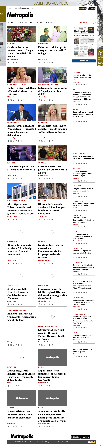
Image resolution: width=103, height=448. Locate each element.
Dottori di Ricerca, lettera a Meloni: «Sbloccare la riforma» (21, 91)
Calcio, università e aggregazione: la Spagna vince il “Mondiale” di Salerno (20, 52)
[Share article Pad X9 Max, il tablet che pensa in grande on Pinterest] (82, 356)
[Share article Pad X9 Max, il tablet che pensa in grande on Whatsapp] (84, 356)
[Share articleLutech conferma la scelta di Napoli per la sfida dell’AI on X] (42, 100)
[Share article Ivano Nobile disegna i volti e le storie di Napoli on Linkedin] (79, 210)
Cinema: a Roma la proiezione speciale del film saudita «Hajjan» (83, 173)
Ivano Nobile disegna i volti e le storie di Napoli (83, 205)
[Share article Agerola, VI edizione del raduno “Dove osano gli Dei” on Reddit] (87, 84)
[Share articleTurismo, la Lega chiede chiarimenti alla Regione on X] (77, 257)
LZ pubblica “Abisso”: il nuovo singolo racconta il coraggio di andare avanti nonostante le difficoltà (83, 96)
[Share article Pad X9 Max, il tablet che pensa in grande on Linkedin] (79, 356)
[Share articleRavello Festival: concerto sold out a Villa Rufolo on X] (77, 342)
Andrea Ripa (42, 59)
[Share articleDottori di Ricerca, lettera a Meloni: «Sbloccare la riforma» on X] (11, 100)
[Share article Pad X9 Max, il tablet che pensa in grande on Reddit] (87, 356)
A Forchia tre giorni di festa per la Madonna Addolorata (83, 157)
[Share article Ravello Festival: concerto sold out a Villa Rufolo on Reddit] (87, 342)
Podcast (40, 22)
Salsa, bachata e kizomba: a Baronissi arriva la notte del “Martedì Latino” (83, 302)
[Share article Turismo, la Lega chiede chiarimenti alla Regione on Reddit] (87, 257)
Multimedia (30, 22)
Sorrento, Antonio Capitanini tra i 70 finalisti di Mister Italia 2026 (83, 220)
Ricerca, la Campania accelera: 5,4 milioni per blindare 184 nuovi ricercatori (51, 209)
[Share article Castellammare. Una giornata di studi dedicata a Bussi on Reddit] (52, 178)
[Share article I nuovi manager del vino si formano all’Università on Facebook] (9, 178)
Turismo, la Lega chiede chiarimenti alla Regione (82, 252)
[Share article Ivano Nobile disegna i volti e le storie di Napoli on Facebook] (74, 210)
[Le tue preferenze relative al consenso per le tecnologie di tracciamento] (100, 445)
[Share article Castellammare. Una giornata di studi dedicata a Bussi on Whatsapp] (50, 178)
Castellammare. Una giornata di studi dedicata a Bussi (52, 169)
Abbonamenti (25, 8)
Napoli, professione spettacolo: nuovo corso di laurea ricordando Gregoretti (52, 375)
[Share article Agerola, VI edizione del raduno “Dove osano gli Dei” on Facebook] (74, 84)
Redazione (17, 8)
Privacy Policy (57, 442)
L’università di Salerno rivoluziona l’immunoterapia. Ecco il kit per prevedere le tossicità (51, 251)
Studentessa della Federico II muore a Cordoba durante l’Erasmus (18, 293)
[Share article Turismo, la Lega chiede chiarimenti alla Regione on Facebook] (74, 257)
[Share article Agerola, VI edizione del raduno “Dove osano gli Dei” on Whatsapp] (84, 84)
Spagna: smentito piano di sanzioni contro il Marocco (83, 190)
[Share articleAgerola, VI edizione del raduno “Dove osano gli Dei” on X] (77, 84)
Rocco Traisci (43, 382)
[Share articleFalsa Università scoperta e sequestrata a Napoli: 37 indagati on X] (42, 62)
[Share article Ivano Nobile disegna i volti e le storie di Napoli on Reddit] (87, 210)
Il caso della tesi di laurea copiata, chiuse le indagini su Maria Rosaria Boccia (52, 128)
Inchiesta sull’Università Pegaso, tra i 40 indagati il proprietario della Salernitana (21, 130)
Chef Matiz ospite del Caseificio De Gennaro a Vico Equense (82, 236)
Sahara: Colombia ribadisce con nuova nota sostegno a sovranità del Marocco (83, 267)
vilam (9, 382)
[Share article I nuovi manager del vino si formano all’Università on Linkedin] (14, 178)
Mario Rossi (76, 178)
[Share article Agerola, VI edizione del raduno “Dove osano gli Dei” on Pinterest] (82, 84)
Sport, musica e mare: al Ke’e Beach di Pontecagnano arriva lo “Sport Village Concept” (82, 285)
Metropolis (9, 8)
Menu (48, 22)
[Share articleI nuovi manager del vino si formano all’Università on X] (11, 178)
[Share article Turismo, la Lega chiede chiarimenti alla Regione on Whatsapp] (84, 257)
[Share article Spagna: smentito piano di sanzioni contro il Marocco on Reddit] (87, 196)
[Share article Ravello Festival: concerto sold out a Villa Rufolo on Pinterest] (82, 342)
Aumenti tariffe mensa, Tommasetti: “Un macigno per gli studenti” (21, 316)
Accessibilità (65, 442)
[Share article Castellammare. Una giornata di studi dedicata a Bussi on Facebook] (39, 178)
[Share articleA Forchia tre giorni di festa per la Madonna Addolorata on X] (77, 163)
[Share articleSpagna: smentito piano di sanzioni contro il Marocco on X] (77, 196)
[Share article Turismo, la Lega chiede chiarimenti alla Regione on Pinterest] (82, 257)
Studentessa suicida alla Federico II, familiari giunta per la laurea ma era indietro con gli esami (52, 416)
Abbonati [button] (84, 61)
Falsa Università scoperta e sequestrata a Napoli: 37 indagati (52, 50)
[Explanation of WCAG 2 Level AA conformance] (91, 442)
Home (10, 22)
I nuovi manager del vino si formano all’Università (21, 168)
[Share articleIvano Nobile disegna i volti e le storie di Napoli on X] (77, 210)
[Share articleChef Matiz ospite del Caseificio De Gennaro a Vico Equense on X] (77, 243)
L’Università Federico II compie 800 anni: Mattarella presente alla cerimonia (51, 334)
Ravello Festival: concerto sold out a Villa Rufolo (83, 336)
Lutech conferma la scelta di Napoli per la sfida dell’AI (52, 91)
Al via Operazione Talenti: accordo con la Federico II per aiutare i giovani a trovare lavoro (20, 209)
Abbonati (84, 22)
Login (93, 22)
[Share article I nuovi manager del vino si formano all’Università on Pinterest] (16, 178)
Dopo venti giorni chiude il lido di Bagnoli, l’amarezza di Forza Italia (83, 114)
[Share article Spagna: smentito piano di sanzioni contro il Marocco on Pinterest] (82, 196)
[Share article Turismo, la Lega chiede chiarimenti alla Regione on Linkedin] (79, 257)
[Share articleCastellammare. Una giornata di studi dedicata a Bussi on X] (42, 178)
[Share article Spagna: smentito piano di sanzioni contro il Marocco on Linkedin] (79, 196)
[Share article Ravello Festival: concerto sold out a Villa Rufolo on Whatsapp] (84, 342)
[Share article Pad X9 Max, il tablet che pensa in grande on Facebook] (74, 356)
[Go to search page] (32, 8)
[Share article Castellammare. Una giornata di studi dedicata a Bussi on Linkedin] (45, 178)
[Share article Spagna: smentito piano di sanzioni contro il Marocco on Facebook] (74, 196)
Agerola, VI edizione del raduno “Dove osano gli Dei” (82, 77)
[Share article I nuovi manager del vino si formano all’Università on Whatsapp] (19, 178)
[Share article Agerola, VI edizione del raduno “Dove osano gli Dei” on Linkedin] (79, 84)
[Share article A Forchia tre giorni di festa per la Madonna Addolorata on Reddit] (87, 163)
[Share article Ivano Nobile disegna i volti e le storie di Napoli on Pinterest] (82, 210)
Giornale (19, 22)
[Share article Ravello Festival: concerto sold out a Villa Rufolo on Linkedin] (79, 342)
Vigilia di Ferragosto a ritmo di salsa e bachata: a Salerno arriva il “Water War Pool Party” (84, 320)
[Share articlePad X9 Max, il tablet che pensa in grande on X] (77, 356)
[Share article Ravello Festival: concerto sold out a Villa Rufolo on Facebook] (74, 342)
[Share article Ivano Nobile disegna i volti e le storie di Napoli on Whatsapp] (84, 210)
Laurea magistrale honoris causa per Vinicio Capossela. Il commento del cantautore (21, 375)
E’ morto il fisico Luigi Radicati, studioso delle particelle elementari (20, 414)
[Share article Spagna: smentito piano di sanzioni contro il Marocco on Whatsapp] (84, 196)
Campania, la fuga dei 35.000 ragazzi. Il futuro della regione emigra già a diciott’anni (52, 293)
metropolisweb (12, 59)
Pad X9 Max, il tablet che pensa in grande (82, 351)
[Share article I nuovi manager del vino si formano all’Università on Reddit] (21, 178)
